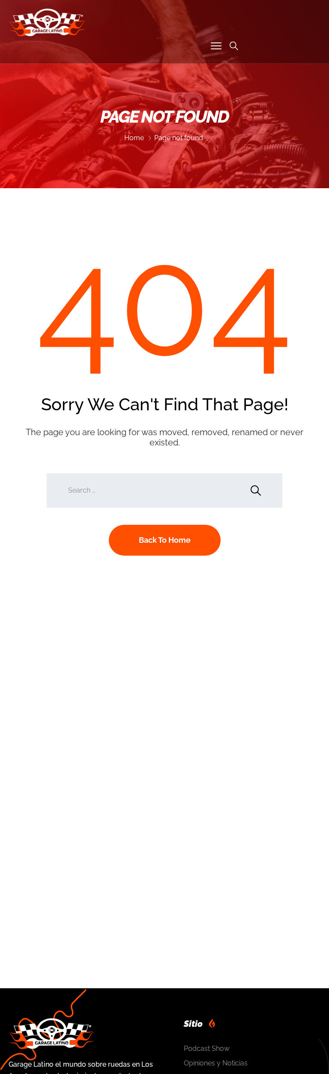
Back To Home (165, 540)
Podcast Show (207, 1048)
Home (134, 138)
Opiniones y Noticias (216, 1063)
